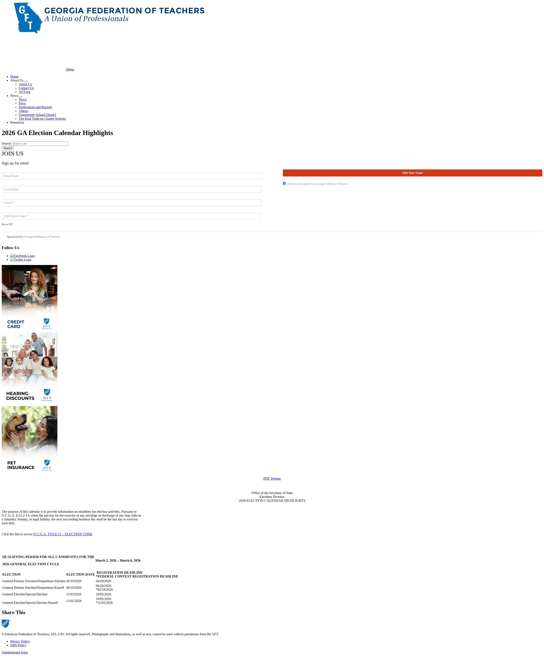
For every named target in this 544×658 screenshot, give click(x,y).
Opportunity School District (37, 115)
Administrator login (15, 652)
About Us (25, 84)
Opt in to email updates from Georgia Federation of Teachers (317, 183)
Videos (23, 111)
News (23, 99)
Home (14, 76)
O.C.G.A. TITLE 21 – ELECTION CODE (62, 534)
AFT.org (24, 92)
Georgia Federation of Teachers (42, 236)
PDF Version (272, 478)
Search (6, 143)
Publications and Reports (35, 107)
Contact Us (26, 88)
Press (22, 103)
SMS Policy (18, 645)
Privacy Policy (20, 641)
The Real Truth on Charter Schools (42, 118)
